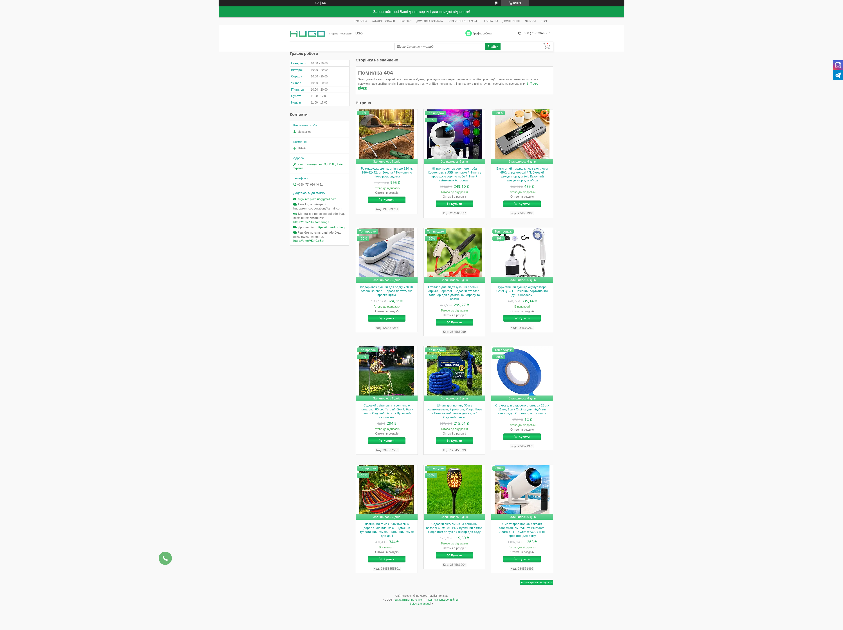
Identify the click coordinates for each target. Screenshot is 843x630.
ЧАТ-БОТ (530, 21)
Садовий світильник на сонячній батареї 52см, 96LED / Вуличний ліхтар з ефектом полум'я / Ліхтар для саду (454, 527)
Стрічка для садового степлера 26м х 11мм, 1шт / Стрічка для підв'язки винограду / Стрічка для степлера (522, 409)
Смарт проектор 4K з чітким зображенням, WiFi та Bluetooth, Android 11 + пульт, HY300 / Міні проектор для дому (522, 529)
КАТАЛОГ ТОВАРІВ (383, 21)
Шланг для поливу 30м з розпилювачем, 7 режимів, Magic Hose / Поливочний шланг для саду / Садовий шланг (454, 411)
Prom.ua (443, 595)
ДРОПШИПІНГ (512, 21)
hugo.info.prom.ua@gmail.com (316, 199)
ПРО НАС (406, 21)
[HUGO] (307, 33)
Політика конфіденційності (443, 599)
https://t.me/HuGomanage (311, 222)
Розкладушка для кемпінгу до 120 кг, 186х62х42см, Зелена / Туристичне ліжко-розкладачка (387, 172)
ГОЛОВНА (361, 21)
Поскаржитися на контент (409, 599)
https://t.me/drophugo (331, 227)
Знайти (493, 46)
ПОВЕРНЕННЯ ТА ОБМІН (463, 21)
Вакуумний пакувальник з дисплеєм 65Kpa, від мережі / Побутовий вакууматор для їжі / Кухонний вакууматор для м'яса (522, 174)
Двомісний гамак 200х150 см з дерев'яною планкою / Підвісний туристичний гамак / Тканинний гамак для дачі (387, 529)
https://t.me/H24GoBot (308, 240)
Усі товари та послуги (535, 582)
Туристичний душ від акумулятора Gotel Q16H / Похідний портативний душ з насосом (522, 291)
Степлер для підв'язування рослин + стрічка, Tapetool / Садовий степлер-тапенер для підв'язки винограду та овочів (454, 293)
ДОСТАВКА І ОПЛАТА (429, 21)
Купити (389, 200)
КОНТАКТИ (491, 21)
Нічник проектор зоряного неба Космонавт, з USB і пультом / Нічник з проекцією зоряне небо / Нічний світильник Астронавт (454, 174)
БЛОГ (544, 21)
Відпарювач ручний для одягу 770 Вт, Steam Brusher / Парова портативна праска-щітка (387, 291)
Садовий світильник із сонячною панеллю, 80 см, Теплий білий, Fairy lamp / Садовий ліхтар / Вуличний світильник (386, 411)
